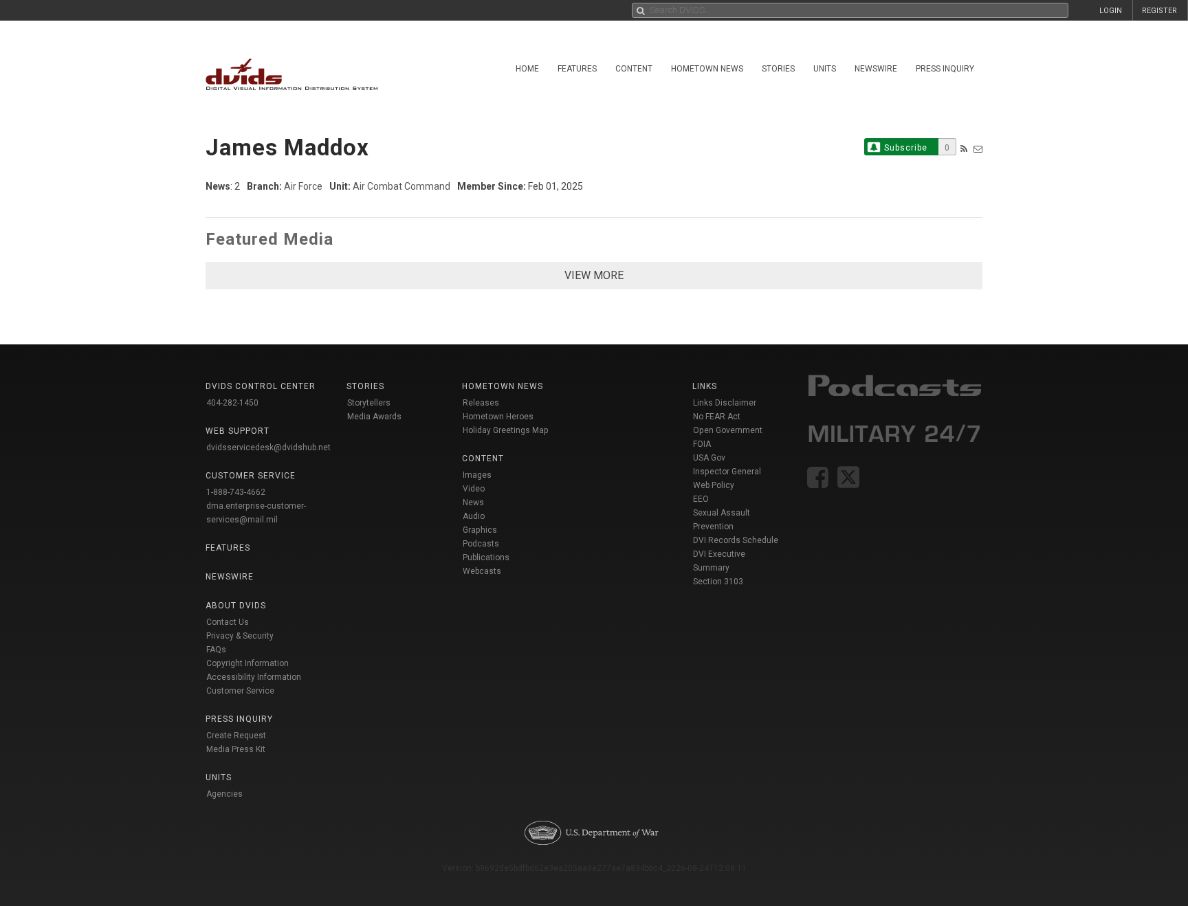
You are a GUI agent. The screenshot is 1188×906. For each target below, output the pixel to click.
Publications (486, 557)
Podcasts (481, 544)
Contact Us (227, 622)
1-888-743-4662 (235, 492)
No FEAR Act (716, 416)
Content (633, 69)
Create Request (236, 735)
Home (527, 69)
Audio (474, 516)
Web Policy (713, 485)
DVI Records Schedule (735, 540)
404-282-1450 (232, 403)
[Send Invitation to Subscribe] (978, 149)
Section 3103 (718, 581)
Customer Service (240, 691)
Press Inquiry (945, 69)
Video (474, 489)
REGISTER (1159, 10)
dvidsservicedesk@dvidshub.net (268, 447)
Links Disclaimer (724, 403)
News (473, 502)
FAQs (216, 649)
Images (477, 475)
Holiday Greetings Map (506, 430)
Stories (778, 69)
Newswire (876, 69)
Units (824, 69)
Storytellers (368, 403)
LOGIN (1110, 10)
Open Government (727, 430)
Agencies (224, 794)
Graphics (480, 530)
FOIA (702, 444)
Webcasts (482, 571)
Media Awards (374, 416)
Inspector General (727, 471)
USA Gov (709, 458)
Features (577, 69)
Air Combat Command (401, 186)
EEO (701, 499)
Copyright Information (247, 663)
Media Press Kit (235, 749)
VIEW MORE (594, 275)
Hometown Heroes (498, 416)
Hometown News (707, 69)
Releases (481, 403)
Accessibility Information (253, 677)
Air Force (303, 186)
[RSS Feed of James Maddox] (963, 149)
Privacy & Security (240, 636)
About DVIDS (236, 605)
